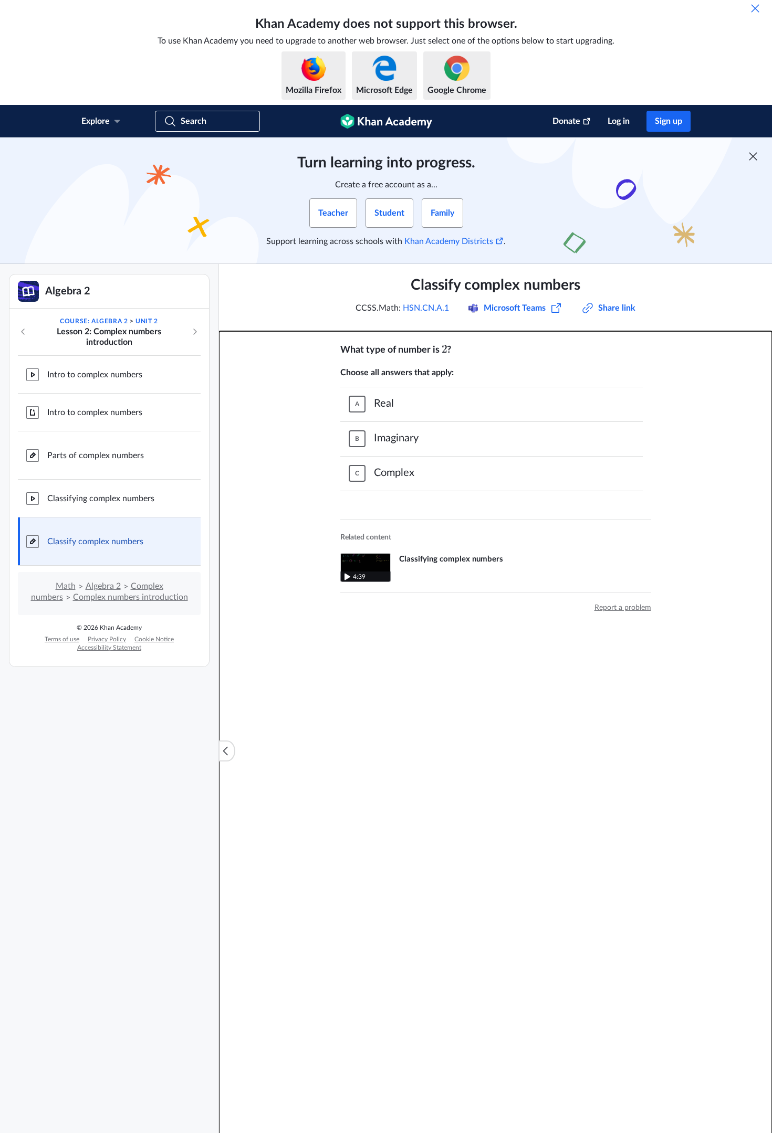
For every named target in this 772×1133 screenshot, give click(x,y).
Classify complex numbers (95, 541)
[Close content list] (226, 750)
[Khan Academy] (386, 121)
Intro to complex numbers (94, 374)
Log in (619, 121)
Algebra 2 (103, 586)
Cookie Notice (154, 639)
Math (66, 586)
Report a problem (622, 607)
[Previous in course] (23, 331)
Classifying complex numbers (100, 498)
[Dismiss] (755, 8)
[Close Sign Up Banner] (753, 156)
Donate (566, 121)
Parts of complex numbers (95, 455)
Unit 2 (146, 321)
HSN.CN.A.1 (426, 308)
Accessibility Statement (109, 647)
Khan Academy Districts (448, 241)
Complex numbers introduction (130, 597)
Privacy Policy (107, 639)
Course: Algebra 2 (94, 321)
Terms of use (62, 639)
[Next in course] (195, 331)
